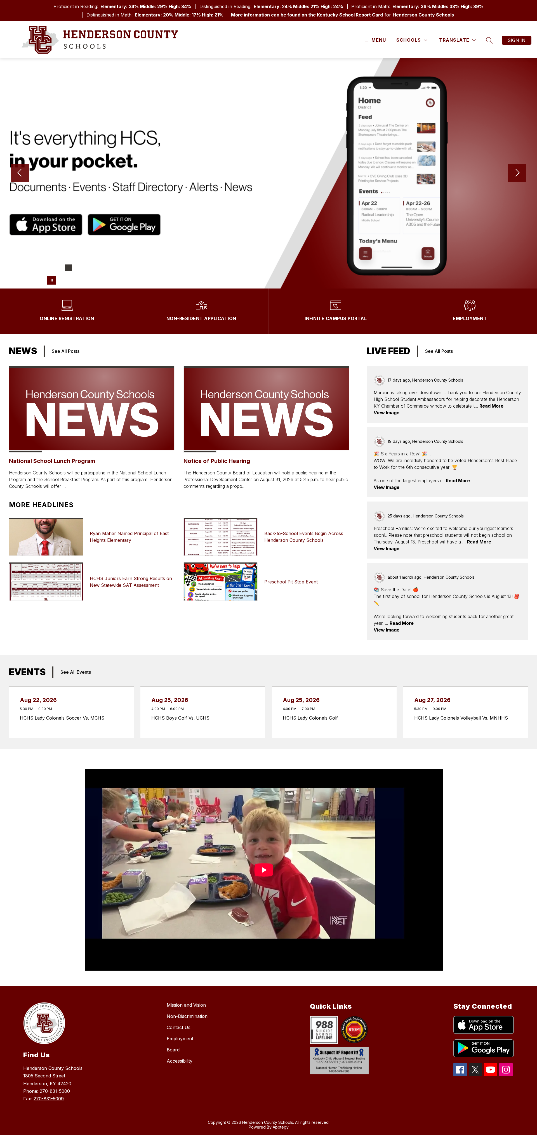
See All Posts (65, 351)
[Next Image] (517, 173)
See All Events (75, 672)
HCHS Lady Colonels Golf (312, 718)
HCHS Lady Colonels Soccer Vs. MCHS (63, 718)
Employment (180, 1038)
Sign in (517, 40)
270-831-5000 (55, 1091)
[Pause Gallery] (51, 280)
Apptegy (281, 1127)
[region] (264, 872)
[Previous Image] (20, 173)
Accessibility (179, 1061)
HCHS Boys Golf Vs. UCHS (182, 718)
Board (173, 1050)
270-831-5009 (49, 1098)
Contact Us (178, 1027)
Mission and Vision (186, 1005)
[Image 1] (50, 267)
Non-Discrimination (187, 1016)
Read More (491, 406)
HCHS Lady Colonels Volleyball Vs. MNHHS (462, 718)
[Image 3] (68, 267)
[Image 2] (59, 267)
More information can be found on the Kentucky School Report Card (307, 15)
